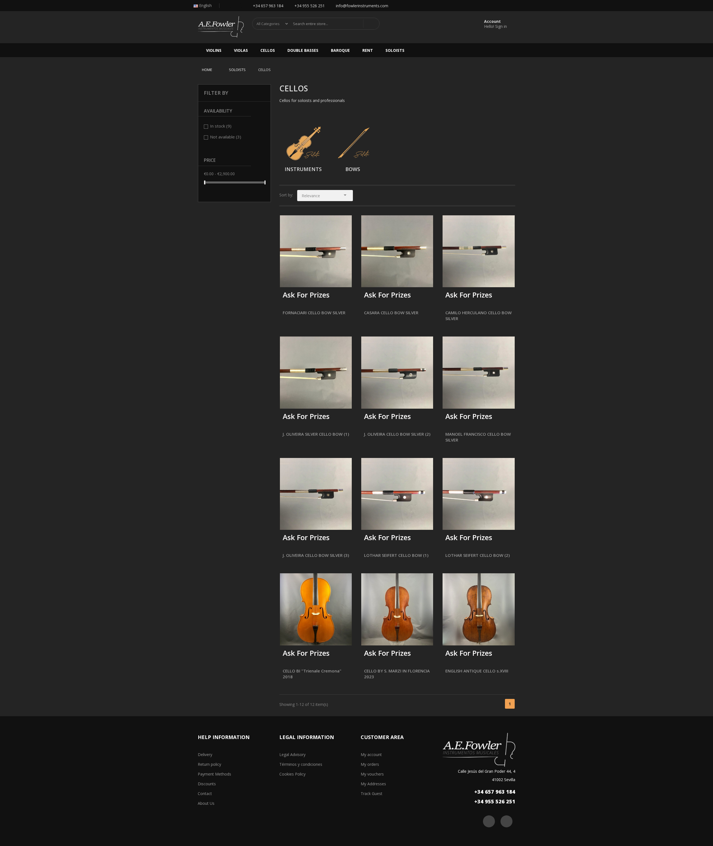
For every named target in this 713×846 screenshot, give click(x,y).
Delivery (205, 754)
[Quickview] (343, 223)
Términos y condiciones (300, 764)
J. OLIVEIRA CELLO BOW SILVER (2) (397, 434)
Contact (205, 793)
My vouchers (372, 774)
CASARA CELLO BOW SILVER (391, 312)
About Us (206, 803)
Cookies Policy (292, 774)
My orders (370, 764)
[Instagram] (238, 5)
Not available (225, 137)
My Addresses (373, 783)
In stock (220, 126)
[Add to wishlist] (301, 279)
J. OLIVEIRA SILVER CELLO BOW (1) (316, 434)
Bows (352, 169)
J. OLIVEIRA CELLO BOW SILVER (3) (316, 555)
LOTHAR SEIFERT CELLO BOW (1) (396, 555)
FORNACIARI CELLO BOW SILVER (314, 312)
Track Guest (371, 793)
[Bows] (353, 143)
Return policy (209, 764)
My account (371, 754)
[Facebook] (227, 5)
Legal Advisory (292, 754)
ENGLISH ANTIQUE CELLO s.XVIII (476, 671)
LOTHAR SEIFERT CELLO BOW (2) (477, 555)
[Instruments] (304, 143)
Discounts (207, 783)
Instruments (303, 169)
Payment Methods (214, 774)
